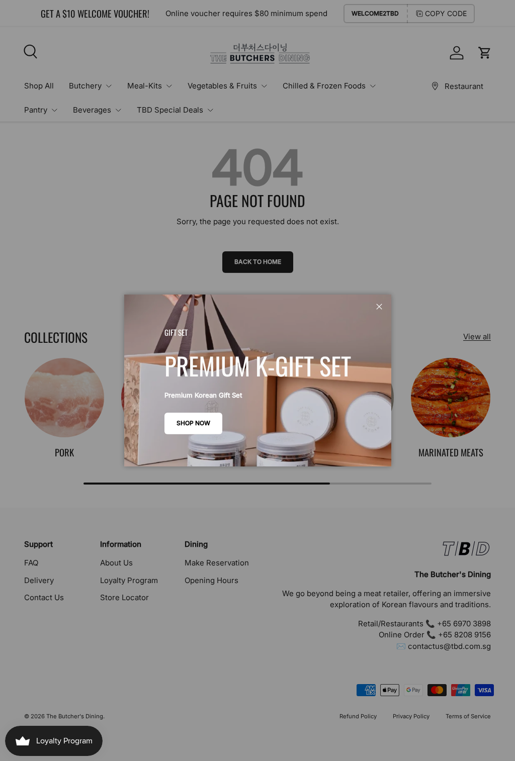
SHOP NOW (193, 423)
